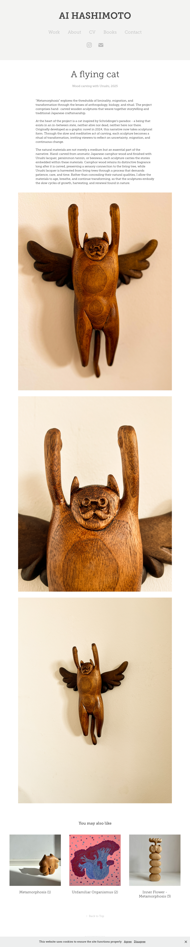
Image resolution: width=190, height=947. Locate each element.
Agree (128, 941)
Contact (133, 32)
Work (54, 32)
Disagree (139, 941)
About (74, 32)
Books (110, 32)
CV (92, 32)
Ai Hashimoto (95, 16)
